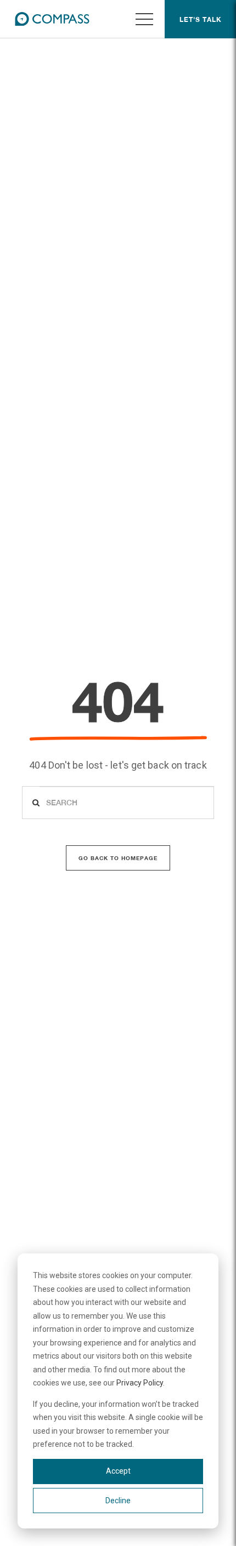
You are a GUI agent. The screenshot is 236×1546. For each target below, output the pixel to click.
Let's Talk (200, 19)
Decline (118, 1500)
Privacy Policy (139, 1382)
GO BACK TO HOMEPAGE (118, 858)
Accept (118, 1471)
